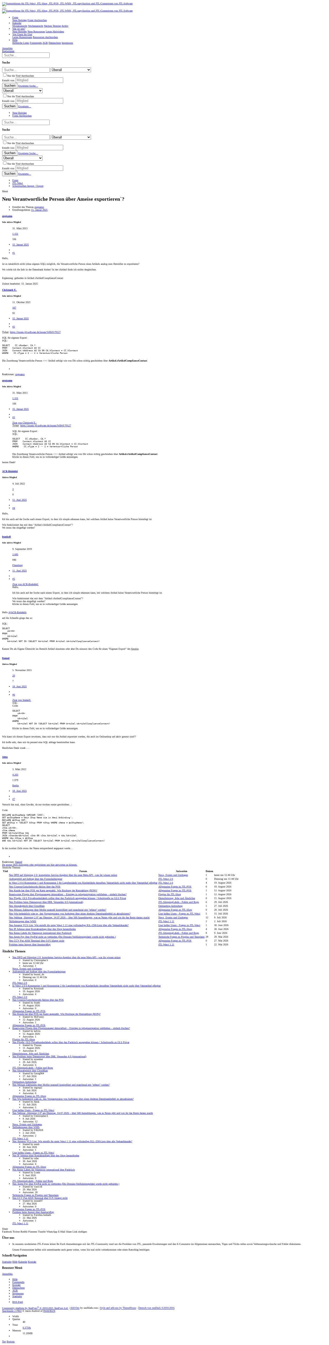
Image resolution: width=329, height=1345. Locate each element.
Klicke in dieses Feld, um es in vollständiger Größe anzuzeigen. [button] (45, 456)
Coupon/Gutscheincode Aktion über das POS (34, 886)
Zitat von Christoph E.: (24, 422)
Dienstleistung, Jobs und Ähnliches (176, 898)
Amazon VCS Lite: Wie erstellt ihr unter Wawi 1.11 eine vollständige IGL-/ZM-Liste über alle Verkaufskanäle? (69, 925)
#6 (13, 694)
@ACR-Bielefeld (17, 612)
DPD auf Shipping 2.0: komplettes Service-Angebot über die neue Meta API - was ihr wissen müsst (63, 875)
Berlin (15, 785)
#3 (13, 417)
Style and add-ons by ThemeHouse (118, 1308)
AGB (15, 1290)
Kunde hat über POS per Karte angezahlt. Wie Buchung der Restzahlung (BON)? (53, 890)
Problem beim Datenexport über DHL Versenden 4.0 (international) (46, 902)
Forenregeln (18, 1282)
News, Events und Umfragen (173, 875)
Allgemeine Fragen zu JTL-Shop (175, 909)
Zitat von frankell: (21, 700)
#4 (13, 508)
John (5, 756)
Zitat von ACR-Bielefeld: (25, 584)
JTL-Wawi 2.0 (165, 878)
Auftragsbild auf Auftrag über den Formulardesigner (35, 878)
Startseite (7, 1261)
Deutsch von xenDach (156, 1308)
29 (13, 675)
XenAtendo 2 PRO (12, 1310)
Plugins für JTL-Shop (169, 894)
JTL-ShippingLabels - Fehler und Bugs (178, 902)
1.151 (15, 233)
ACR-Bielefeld (10, 471)
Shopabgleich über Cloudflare (26, 905)
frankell (6, 536)
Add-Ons (74, 1308)
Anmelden (7, 1273)
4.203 (15, 774)
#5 (13, 578)
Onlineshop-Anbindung (170, 905)
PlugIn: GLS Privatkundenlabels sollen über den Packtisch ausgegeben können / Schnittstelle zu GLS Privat (67, 898)
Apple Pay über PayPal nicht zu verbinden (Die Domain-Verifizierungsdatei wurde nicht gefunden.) (62, 936)
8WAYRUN (49, 1310)
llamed (6, 658)
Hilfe (14, 1261)
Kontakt (32, 1261)
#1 (13, 252)
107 (14, 307)
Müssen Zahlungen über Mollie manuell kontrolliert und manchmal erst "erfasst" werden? (57, 909)
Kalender (22, 1261)
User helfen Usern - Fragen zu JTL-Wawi (179, 913)
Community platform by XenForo (35, 1308)
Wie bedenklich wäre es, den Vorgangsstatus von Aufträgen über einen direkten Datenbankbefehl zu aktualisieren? (69, 913)
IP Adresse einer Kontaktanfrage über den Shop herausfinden (42, 929)
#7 (13, 799)
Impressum (18, 1293)
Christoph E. (9, 289)
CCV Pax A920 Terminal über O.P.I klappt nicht (36, 940)
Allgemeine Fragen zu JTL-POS (174, 886)
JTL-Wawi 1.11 (166, 921)
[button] (4, 8)
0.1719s (27, 1327)
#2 (13, 326)
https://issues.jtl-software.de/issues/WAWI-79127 (35, 332)
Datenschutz (18, 1287)
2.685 (15, 554)
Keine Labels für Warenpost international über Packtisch (40, 932)
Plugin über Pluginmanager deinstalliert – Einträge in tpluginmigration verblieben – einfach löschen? (67, 894)
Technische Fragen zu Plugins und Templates (181, 936)
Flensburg (17, 565)
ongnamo (39, 207)
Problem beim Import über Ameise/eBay (30, 944)
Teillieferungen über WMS (22, 921)
